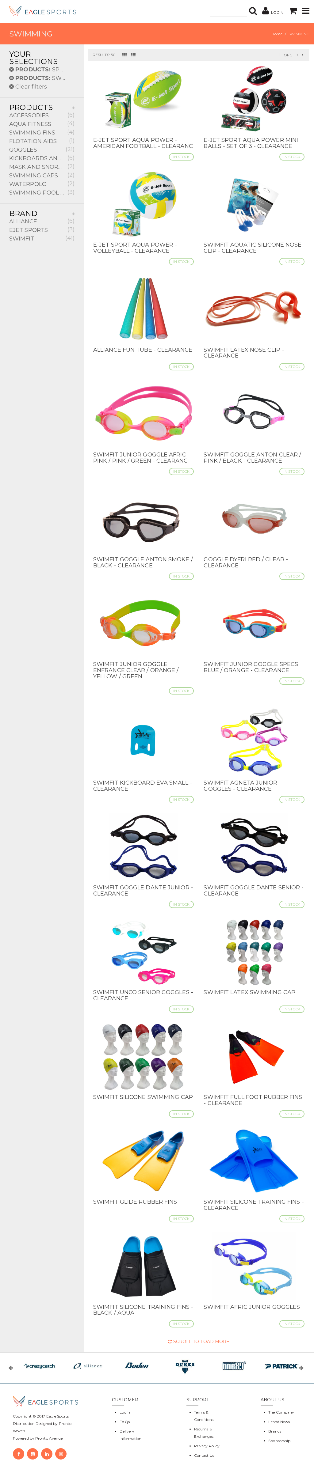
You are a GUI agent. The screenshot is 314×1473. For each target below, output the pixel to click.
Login (125, 1412)
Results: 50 (104, 54)
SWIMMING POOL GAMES (42, 192)
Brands (274, 1431)
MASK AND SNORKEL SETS (42, 166)
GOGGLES (42, 149)
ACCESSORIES (42, 115)
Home (276, 34)
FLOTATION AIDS (42, 141)
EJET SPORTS (42, 229)
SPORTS (45, 69)
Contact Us (204, 1455)
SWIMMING (45, 78)
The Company (281, 1412)
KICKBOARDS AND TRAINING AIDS (42, 158)
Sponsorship (279, 1440)
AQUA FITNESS (42, 123)
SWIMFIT (42, 238)
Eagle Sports (57, 1416)
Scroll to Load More (200, 1341)
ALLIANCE (42, 221)
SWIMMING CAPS (42, 175)
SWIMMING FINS (42, 132)
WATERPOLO (42, 183)
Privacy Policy (207, 1446)
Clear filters (30, 86)
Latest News (279, 1421)
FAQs (124, 1421)
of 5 (288, 55)
